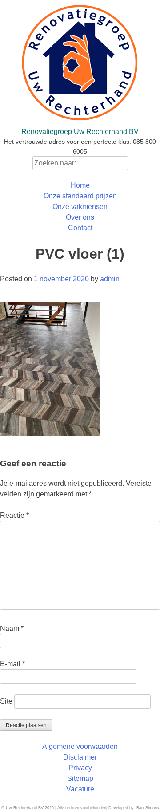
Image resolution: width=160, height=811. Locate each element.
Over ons (80, 217)
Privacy (80, 768)
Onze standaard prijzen (80, 196)
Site (6, 701)
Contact (80, 228)
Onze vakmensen (80, 206)
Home (80, 185)
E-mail (12, 664)
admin (110, 279)
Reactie (14, 515)
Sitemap (80, 778)
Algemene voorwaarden (80, 746)
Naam (12, 628)
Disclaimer (80, 757)
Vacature (80, 789)
